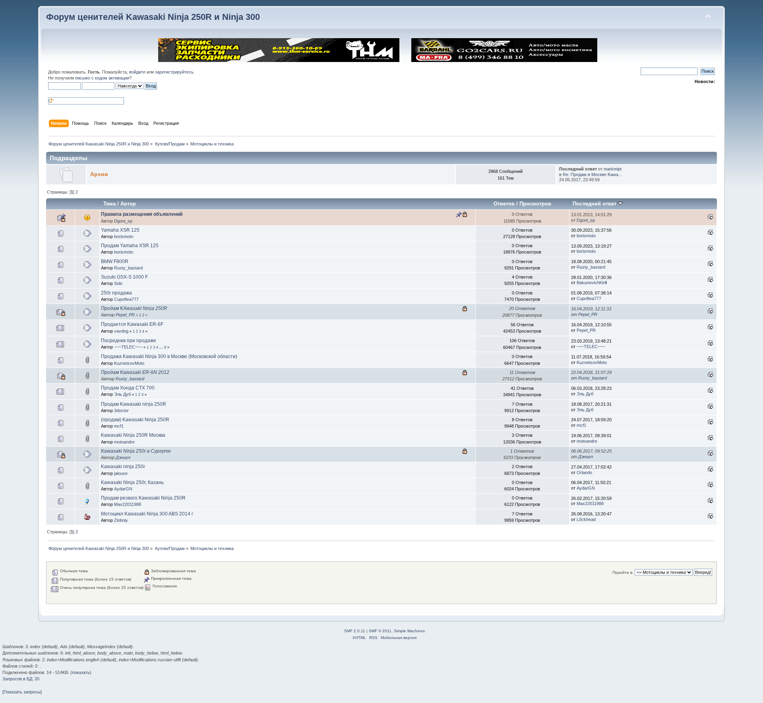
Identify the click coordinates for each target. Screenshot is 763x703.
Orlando (584, 472)
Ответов (504, 204)
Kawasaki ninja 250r (123, 466)
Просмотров (535, 204)
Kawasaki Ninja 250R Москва (133, 435)
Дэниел (123, 457)
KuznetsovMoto (129, 363)
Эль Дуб (122, 394)
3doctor (121, 410)
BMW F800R (114, 261)
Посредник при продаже (128, 340)
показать (81, 672)
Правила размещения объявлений (141, 214)
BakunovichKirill (592, 282)
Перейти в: (622, 572)
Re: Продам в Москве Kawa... (592, 174)
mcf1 (119, 426)
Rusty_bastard (128, 267)
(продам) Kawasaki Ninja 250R (135, 419)
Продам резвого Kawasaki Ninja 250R (143, 498)
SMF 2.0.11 (354, 631)
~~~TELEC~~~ (128, 347)
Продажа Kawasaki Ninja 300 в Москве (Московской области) (169, 356)
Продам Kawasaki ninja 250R (133, 404)
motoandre (124, 442)
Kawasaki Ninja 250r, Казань (132, 482)
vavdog (121, 331)
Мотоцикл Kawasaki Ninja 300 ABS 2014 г (147, 514)
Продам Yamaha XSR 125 (130, 245)
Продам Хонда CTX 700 (128, 388)
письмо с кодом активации (102, 78)
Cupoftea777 (126, 299)
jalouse (121, 473)
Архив (99, 174)
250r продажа (116, 293)
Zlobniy (121, 520)
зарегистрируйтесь (174, 72)
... (161, 347)
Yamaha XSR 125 (120, 230)
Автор (128, 204)
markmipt (613, 169)
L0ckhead (586, 519)
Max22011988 (127, 504)
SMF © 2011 (380, 631)
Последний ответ (595, 204)
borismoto (123, 236)
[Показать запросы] (22, 691)
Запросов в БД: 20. (21, 678)
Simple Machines (409, 631)
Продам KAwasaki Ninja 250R (134, 308)
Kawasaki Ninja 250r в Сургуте (136, 451)
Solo (118, 283)
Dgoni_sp (123, 221)
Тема (109, 204)
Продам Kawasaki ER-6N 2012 (135, 372)
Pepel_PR (125, 314)
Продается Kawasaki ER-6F (132, 324)
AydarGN (123, 488)
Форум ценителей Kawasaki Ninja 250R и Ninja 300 (153, 17)
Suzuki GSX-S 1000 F (124, 277)
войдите (137, 72)
